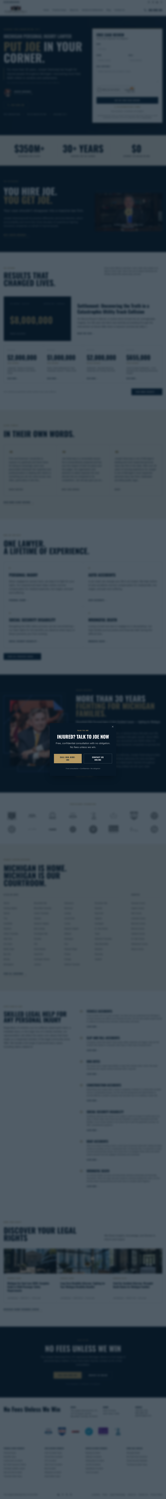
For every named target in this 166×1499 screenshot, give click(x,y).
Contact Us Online (98, 758)
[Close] (112, 726)
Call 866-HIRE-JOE (67, 758)
